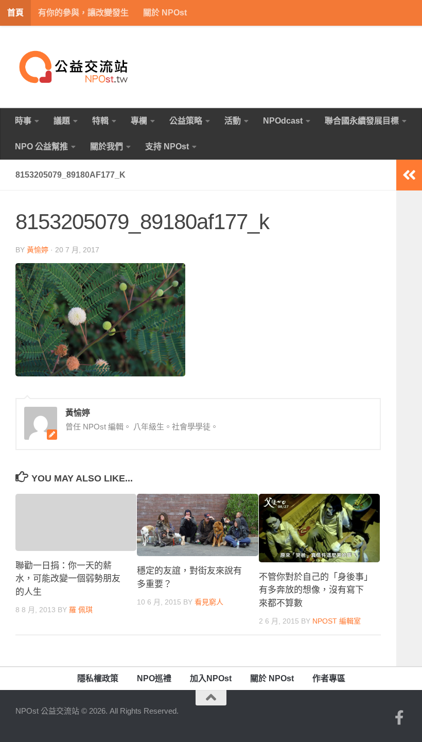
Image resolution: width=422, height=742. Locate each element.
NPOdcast (283, 120)
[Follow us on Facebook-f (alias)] (399, 718)
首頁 (15, 12)
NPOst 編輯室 (336, 621)
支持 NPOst (167, 146)
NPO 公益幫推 (41, 146)
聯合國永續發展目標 (362, 120)
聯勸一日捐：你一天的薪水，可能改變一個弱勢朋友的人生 (67, 579)
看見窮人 (209, 602)
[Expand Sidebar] (409, 175)
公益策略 (185, 120)
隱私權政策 (97, 678)
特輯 (100, 120)
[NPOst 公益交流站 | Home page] (74, 67)
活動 (232, 120)
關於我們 (106, 146)
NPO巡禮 (154, 678)
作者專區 (328, 678)
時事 (23, 120)
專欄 (139, 120)
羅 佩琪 (81, 610)
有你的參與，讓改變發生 (83, 12)
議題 (62, 120)
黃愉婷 (37, 250)
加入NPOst (211, 678)
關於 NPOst (165, 12)
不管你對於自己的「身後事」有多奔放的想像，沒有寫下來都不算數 (313, 590)
